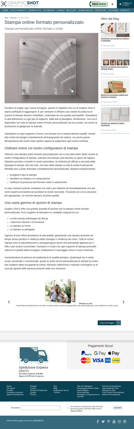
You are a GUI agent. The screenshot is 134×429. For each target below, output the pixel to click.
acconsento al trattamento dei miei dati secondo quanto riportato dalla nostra (86, 408)
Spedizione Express (33, 367)
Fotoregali (49, 10)
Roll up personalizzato (111, 386)
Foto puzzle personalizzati (113, 392)
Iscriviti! (117, 408)
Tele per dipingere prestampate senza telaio (88, 387)
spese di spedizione (15, 394)
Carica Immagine (107, 323)
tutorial (57, 392)
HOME (5, 10)
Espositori (100, 10)
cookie (33, 388)
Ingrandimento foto (110, 388)
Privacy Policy (76, 411)
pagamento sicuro (61, 390)
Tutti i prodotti (18, 10)
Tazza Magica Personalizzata (83, 391)
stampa (13, 18)
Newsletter (15, 408)
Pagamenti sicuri (100, 346)
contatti (124, 10)
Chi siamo (11, 388)
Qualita (33, 392)
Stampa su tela (108, 390)
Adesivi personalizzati (111, 394)
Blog (6, 18)
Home (9, 386)
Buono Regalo (85, 10)
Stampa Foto (34, 10)
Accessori (113, 10)
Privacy (33, 394)
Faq (55, 386)
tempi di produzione (38, 390)
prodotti (33, 386)
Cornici (61, 10)
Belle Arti (71, 10)
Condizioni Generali (15, 392)
